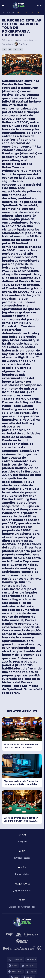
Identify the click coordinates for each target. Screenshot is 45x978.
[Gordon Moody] (22, 941)
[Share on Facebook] (10, 49)
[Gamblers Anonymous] (18, 934)
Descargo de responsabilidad (22, 906)
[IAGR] (9, 934)
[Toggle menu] (3, 5)
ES (38, 5)
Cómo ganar (22, 841)
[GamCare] (31, 934)
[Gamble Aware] (19, 948)
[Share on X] (4, 49)
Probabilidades (22, 874)
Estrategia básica (22, 858)
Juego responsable (22, 890)
